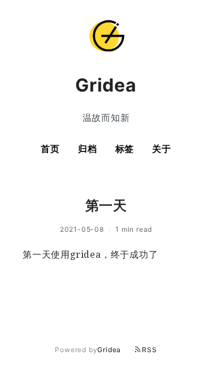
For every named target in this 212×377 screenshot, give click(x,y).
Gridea (109, 349)
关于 (161, 148)
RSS (149, 349)
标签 (125, 148)
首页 (50, 148)
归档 (87, 148)
